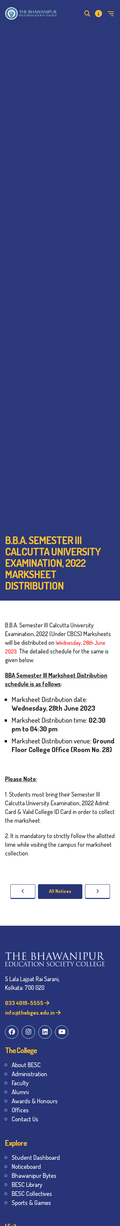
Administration (29, 1074)
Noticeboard (26, 1166)
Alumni (20, 1092)
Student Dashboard (36, 1157)
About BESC (26, 1064)
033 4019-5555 (24, 1002)
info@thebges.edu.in (30, 1012)
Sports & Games (31, 1202)
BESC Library (27, 1184)
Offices (20, 1110)
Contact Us (25, 1119)
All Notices (60, 891)
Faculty (20, 1083)
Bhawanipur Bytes (34, 1175)
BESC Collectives (32, 1193)
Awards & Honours (35, 1101)
